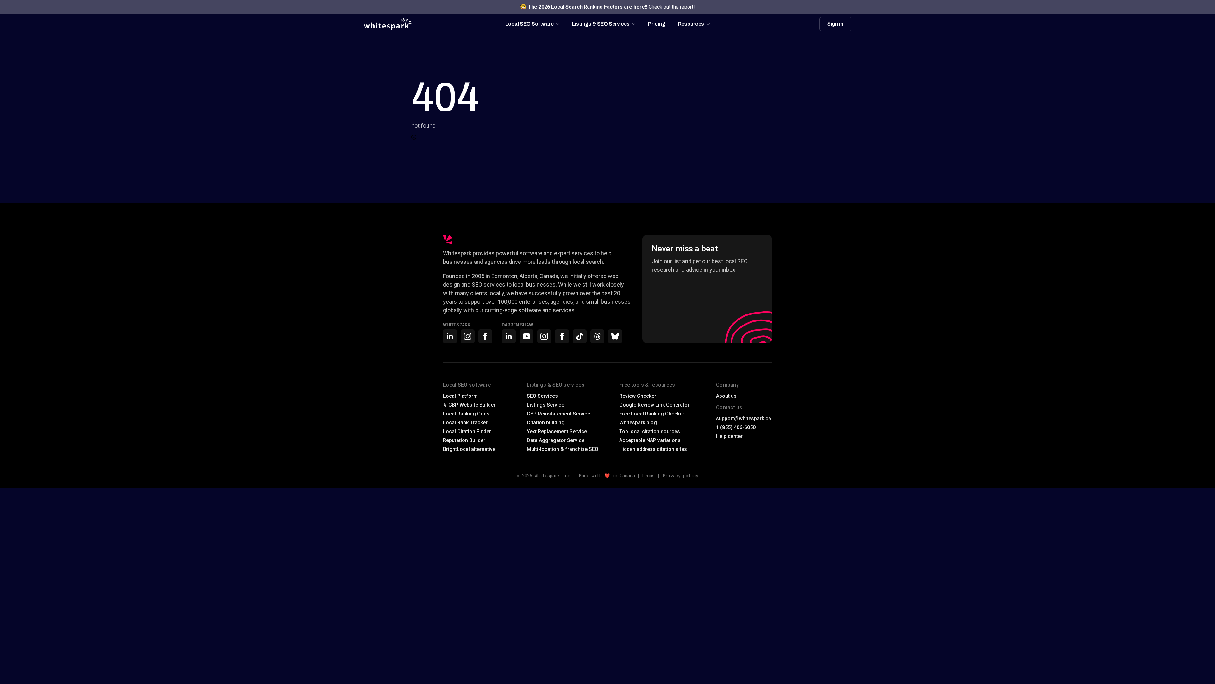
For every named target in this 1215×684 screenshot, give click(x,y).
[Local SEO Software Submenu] (560, 24)
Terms (648, 475)
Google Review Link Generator (654, 405)
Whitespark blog (638, 423)
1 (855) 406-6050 (736, 427)
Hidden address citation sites (653, 449)
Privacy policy (680, 475)
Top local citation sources (649, 431)
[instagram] (468, 336)
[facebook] (485, 336)
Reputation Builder (464, 440)
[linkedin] (450, 336)
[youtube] (526, 336)
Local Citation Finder (467, 431)
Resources (691, 24)
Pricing (656, 24)
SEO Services (542, 396)
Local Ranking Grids (466, 414)
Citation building (545, 423)
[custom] (580, 336)
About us (726, 396)
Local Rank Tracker (465, 423)
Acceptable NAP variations (650, 440)
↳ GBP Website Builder (469, 405)
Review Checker (637, 396)
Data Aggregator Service (555, 440)
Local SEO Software (529, 24)
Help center (729, 436)
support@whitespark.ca (743, 418)
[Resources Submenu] (710, 24)
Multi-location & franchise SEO (562, 449)
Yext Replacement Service (557, 431)
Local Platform (460, 396)
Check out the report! (672, 7)
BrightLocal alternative (469, 449)
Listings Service (545, 405)
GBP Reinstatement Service (558, 414)
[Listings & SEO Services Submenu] (636, 24)
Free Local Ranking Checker (651, 414)
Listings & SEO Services (601, 24)
